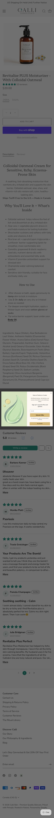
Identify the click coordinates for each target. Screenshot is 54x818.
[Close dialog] (51, 393)
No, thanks (39, 423)
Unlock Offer (40, 415)
